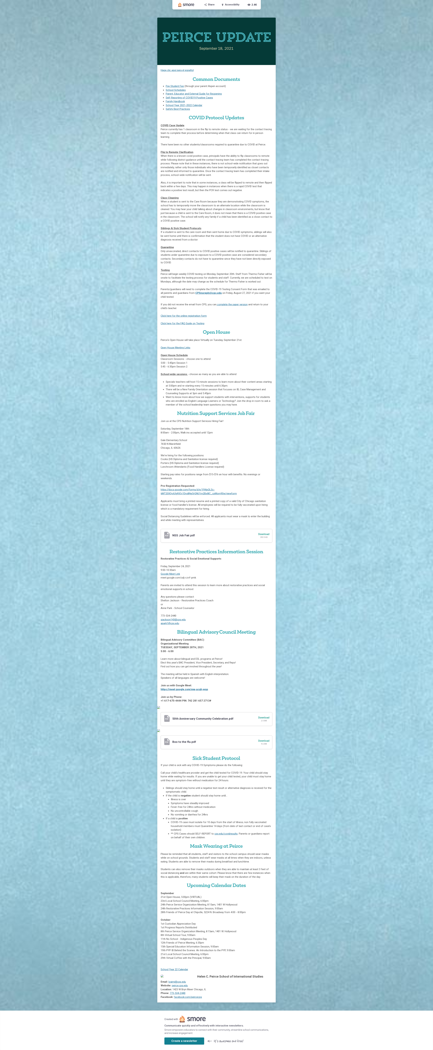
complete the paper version (232, 304)
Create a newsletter (184, 1041)
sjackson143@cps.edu (173, 619)
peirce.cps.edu (180, 985)
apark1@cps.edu (170, 623)
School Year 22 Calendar (174, 969)
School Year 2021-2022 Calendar (184, 105)
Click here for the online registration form (184, 315)
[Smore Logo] (186, 4)
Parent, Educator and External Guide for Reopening (194, 93)
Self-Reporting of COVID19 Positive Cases (189, 97)
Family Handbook (175, 101)
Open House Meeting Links (175, 347)
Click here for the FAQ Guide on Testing (182, 323)
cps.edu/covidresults (226, 833)
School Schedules (176, 90)
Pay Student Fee (175, 86)
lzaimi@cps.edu (177, 981)
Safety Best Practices (178, 109)
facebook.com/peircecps (188, 997)
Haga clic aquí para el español (177, 70)
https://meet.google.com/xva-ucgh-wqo (184, 689)
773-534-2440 (177, 993)
